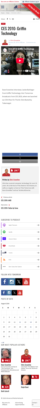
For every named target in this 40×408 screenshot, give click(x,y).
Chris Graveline (26, 364)
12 (20, 322)
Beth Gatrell (5, 391)
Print (37, 19)
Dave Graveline (6, 364)
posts (16, 170)
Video (3, 23)
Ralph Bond (24, 387)
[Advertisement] (20, 81)
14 (31, 322)
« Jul (2, 342)
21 (31, 327)
